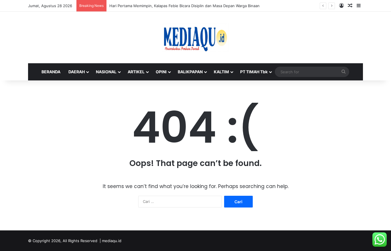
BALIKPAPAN (190, 71)
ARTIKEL (136, 71)
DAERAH (76, 71)
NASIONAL (106, 71)
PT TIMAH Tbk (254, 71)
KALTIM (221, 71)
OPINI (161, 71)
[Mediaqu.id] (195, 37)
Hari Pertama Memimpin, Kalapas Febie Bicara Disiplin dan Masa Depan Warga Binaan (184, 5)
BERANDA (51, 71)
